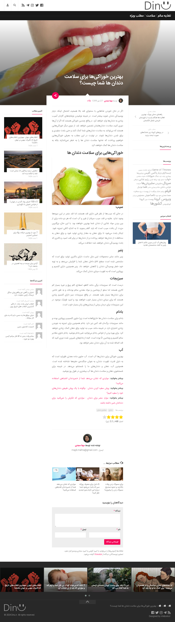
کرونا (141, 199)
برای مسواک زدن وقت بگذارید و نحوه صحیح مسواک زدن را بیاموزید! (114, 487)
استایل (150, 170)
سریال (167, 183)
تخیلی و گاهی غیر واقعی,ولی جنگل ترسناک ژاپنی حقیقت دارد (21, 294)
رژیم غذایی (144, 179)
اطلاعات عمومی (142, 170)
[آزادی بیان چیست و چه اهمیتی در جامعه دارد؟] (23, 254)
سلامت (150, 15)
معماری (164, 195)
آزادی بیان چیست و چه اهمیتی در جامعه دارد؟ (24, 265)
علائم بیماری (155, 187)
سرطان (136, 179)
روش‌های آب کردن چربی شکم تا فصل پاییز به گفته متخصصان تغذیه (152, 244)
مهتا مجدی (108, 101)
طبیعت (138, 183)
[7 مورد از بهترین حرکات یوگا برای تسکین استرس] (23, 223)
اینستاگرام (166, 173)
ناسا (152, 195)
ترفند (163, 176)
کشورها (156, 203)
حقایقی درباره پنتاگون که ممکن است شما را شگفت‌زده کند (23, 172)
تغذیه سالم (164, 15)
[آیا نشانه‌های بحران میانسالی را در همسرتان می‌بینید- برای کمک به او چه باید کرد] (153, 580)
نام (118, 529)
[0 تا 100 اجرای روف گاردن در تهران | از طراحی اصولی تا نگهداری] (23, 192)
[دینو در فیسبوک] (41, 5)
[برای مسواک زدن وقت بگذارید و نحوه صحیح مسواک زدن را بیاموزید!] (111, 474)
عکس (149, 187)
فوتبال (139, 187)
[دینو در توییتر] (37, 5)
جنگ (157, 176)
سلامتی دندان (101, 410)
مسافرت (136, 191)
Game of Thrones (161, 170)
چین (146, 199)
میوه (157, 195)
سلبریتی (158, 183)
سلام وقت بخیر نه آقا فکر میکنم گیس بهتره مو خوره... (19, 338)
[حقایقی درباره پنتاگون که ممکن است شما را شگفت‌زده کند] (23, 161)
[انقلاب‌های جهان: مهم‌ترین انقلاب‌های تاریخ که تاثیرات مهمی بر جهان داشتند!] (23, 128)
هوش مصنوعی (143, 195)
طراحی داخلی (165, 187)
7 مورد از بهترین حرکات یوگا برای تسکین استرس (25, 234)
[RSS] (23, 5)
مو (160, 195)
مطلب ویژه (137, 15)
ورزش (134, 195)
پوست (151, 199)
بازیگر (160, 173)
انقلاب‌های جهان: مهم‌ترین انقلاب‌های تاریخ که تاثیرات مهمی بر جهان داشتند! (23, 140)
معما (169, 195)
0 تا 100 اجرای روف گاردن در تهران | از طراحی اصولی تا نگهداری (23, 203)
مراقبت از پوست (149, 191)
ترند (160, 176)
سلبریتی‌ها (148, 183)
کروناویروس (167, 204)
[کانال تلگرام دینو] (27, 5)
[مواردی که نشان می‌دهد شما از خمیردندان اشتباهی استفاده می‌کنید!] (64, 474)
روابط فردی (153, 179)
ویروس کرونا (162, 199)
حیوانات (150, 176)
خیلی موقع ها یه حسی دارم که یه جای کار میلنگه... (19, 317)
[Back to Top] (87, 602)
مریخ (141, 191)
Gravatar (98, 554)
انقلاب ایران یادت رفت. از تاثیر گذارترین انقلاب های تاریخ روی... (21, 305)
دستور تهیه (161, 179)
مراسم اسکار (160, 191)
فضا (145, 187)
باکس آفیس (150, 173)
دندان (111, 410)
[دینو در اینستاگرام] (32, 5)
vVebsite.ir (165, 616)
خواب (168, 179)
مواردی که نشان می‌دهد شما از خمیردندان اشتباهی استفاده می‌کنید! (65, 487)
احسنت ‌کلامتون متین (25, 327)
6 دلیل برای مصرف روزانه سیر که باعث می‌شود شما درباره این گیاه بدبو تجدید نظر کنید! (89, 489)
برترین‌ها (140, 173)
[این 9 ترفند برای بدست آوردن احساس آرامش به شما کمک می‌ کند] (109, 580)
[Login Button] (7, 5)
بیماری (168, 176)
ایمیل (83, 529)
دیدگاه (117, 511)
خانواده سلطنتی (141, 176)
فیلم (168, 191)
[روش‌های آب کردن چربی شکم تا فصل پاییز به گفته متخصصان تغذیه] (152, 233)
